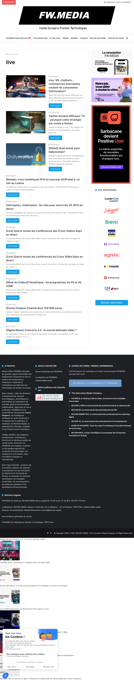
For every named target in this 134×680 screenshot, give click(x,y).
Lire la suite (55, 105)
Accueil (11, 54)
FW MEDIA (75, 398)
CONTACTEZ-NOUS (116, 38)
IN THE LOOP (54, 38)
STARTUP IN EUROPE (80, 426)
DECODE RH (76, 410)
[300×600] (111, 183)
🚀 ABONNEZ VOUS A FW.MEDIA (117, 2)
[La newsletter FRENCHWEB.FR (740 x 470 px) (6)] (111, 74)
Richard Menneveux (32, 510)
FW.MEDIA (17, 371)
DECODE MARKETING (80, 414)
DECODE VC (76, 421)
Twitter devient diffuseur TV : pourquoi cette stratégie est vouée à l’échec (67, 119)
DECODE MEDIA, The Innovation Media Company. (96, 533)
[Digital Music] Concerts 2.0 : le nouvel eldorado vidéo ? (41, 330)
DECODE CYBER (78, 405)
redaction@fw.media (43, 380)
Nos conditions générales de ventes (17, 516)
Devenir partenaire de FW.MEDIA (48, 371)
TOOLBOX (84, 38)
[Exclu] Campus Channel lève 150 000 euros (34, 308)
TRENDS (65, 38)
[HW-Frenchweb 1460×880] (111, 102)
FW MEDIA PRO (41, 38)
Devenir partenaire (111, 302)
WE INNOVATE (77, 433)
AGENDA (74, 38)
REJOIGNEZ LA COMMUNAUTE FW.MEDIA (95, 383)
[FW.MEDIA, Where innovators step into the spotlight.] (67, 19)
